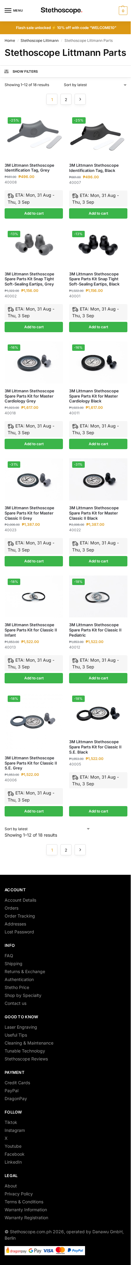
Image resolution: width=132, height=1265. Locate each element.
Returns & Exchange (25, 971)
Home (10, 40)
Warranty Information (26, 1209)
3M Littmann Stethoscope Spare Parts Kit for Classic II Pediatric (95, 630)
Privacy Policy (19, 1193)
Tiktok (11, 1122)
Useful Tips (16, 1035)
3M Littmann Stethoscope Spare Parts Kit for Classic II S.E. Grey (31, 763)
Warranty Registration (26, 1217)
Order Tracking (20, 915)
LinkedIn (13, 1162)
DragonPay (16, 1098)
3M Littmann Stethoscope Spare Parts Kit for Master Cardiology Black (94, 396)
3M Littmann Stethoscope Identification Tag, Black (94, 168)
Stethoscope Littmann (40, 40)
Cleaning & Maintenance (29, 1042)
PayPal (11, 1090)
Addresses (15, 923)
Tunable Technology (25, 1050)
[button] (122, 10)
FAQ (9, 955)
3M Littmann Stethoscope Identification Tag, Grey (29, 168)
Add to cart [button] (34, 213)
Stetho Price (17, 987)
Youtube (13, 1146)
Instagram (15, 1130)
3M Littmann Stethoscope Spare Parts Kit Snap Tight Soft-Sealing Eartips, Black (94, 279)
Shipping (13, 963)
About (11, 1185)
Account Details (20, 900)
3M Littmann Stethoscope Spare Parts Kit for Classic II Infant (31, 630)
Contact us (15, 1003)
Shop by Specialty (23, 995)
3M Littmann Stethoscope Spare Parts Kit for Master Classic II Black (94, 513)
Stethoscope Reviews (26, 1058)
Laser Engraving (21, 1027)
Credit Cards (17, 1082)
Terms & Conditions (24, 1201)
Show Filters (25, 71)
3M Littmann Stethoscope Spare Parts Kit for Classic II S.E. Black (95, 746)
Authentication (19, 979)
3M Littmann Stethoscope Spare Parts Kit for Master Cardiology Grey (29, 396)
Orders (11, 908)
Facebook (15, 1154)
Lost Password (19, 931)
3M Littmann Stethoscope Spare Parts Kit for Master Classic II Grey (29, 513)
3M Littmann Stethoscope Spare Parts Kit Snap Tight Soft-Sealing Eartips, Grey (29, 279)
